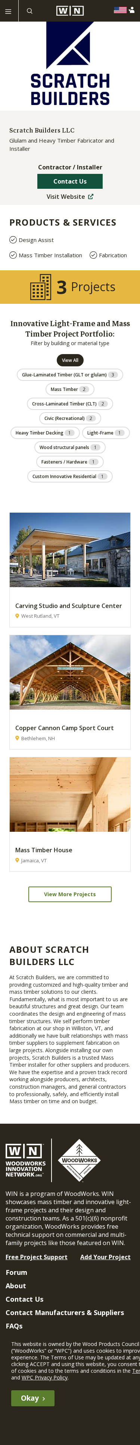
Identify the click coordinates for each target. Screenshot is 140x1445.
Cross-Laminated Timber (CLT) (68, 404)
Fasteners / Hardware (68, 462)
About (16, 1285)
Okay (30, 1398)
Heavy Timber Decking (43, 433)
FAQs (14, 1325)
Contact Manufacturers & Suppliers (65, 1312)
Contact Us (70, 181)
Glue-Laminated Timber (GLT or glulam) (68, 375)
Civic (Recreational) (68, 418)
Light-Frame (104, 433)
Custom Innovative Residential (68, 476)
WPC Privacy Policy (45, 1377)
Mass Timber (68, 389)
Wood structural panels (68, 447)
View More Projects (70, 894)
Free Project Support (37, 1257)
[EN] (122, 10)
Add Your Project (105, 1257)
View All (70, 360)
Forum (16, 1272)
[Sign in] (133, 10)
